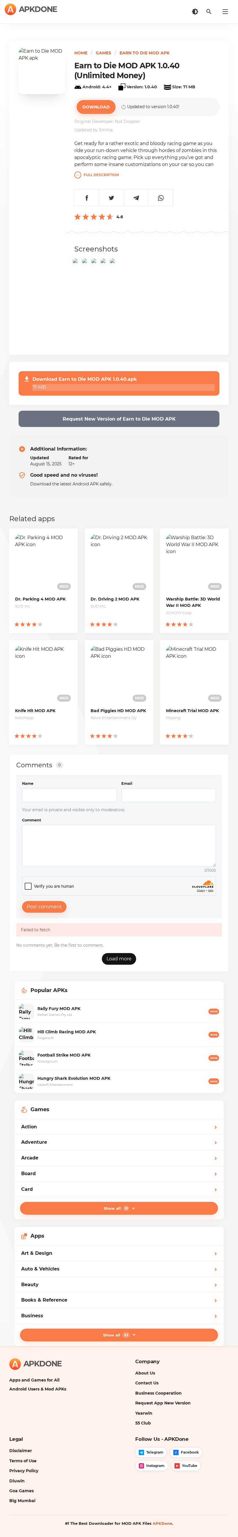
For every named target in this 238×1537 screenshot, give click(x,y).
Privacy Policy (23, 1470)
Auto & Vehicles (119, 1269)
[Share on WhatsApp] (160, 198)
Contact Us (146, 1383)
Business (119, 1315)
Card (119, 1189)
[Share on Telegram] (136, 198)
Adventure (119, 1142)
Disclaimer (20, 1450)
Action (119, 1127)
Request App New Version (163, 1403)
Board (119, 1173)
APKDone (162, 1523)
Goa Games (21, 1490)
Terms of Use (23, 1460)
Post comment (44, 906)
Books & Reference (119, 1300)
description (101, 175)
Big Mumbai (22, 1500)
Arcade (119, 1158)
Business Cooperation (158, 1393)
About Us (145, 1373)
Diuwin (17, 1481)
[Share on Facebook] (86, 198)
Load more (119, 958)
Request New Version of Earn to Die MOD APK (119, 419)
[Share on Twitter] (111, 198)
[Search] (209, 12)
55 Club (143, 1423)
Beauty (119, 1284)
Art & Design (119, 1253)
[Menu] (225, 12)
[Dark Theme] (195, 12)
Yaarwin (143, 1413)
